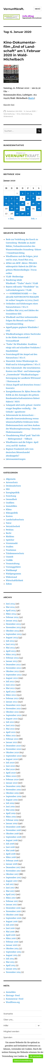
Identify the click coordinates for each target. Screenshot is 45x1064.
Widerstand (8, 116)
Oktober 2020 (12, 752)
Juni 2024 (10, 603)
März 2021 (11, 735)
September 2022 (14, 674)
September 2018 (13, 837)
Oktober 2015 (12, 948)
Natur (8, 523)
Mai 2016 (10, 931)
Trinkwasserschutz (15, 553)
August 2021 (12, 718)
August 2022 (12, 678)
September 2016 (13, 918)
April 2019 (10, 813)
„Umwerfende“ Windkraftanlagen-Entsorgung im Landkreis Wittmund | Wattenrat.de (23, 378)
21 (12, 208)
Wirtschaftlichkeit (14, 580)
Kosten (9, 516)
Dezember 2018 (13, 827)
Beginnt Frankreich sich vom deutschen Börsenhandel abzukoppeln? (19, 452)
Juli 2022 (10, 681)
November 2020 (13, 749)
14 (12, 203)
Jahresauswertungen (16, 459)
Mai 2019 (10, 810)
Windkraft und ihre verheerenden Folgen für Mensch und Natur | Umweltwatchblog (22, 320)
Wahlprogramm (13, 573)
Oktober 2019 (12, 793)
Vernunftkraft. (13, 9)
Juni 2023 (10, 644)
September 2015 (13, 952)
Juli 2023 (10, 641)
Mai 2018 (10, 850)
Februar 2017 (12, 901)
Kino (18, 114)
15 (17, 203)
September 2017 (13, 877)
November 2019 (13, 789)
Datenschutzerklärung (22, 1061)
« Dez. (11, 218)
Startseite (8, 1014)
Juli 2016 (10, 925)
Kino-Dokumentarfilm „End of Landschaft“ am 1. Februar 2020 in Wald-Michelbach (21, 50)
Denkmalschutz (13, 486)
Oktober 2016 (12, 914)
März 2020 (11, 776)
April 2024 (11, 610)
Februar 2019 (12, 820)
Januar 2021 (11, 742)
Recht (8, 533)
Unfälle (9, 560)
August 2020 (12, 759)
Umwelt (9, 557)
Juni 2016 (10, 928)
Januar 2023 (11, 661)
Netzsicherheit (13, 526)
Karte (31, 98)
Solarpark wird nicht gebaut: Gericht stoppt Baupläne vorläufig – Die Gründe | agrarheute (23, 408)
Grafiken (10, 502)
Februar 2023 (12, 658)
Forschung (11, 496)
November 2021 (13, 708)
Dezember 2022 (13, 664)
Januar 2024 (11, 620)
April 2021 (10, 732)
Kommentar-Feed (14, 999)
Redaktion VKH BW (14, 111)
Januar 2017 (11, 904)
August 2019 (12, 800)
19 (39, 203)
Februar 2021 (12, 739)
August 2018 (12, 840)
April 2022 (11, 691)
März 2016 (11, 938)
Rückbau (10, 536)
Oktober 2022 (12, 671)
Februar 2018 (12, 860)
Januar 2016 (11, 945)
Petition (10, 529)
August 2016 (12, 921)
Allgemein (11, 479)
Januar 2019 (11, 823)
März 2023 (11, 654)
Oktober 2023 (12, 631)
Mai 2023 (10, 647)
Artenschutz (12, 482)
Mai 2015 (10, 962)
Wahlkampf (11, 570)
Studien (9, 546)
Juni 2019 (10, 806)
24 (28, 208)
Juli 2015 (10, 958)
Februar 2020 (12, 779)
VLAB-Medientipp (14, 276)
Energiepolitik (12, 492)
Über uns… (8, 1019)
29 (17, 213)
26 (39, 208)
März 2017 (11, 898)
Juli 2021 (10, 722)
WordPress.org (13, 1002)
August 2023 (12, 637)
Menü (37, 9)
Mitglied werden (11, 1031)
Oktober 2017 (12, 874)
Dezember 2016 (13, 908)
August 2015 (12, 955)
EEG (8, 489)
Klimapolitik (12, 513)
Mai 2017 (10, 891)
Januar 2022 (11, 702)
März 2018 (11, 857)
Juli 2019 (10, 803)
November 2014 (13, 972)
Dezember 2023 (13, 624)
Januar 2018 (11, 864)
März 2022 (11, 695)
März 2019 (11, 816)
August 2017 (11, 881)
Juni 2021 (10, 725)
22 (17, 208)
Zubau (9, 584)
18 (33, 203)
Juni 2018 (10, 847)
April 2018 (10, 854)
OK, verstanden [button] (36, 1056)
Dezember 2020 (13, 745)
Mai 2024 (10, 607)
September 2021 (13, 715)
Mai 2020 (10, 769)
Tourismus (11, 550)
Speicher (10, 540)
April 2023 (11, 651)
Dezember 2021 (13, 705)
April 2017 (10, 894)
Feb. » (34, 218)
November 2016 (13, 911)
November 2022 (13, 668)
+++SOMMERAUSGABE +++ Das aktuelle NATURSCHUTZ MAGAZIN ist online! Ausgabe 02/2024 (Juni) (22, 296)
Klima (9, 509)
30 (22, 213)
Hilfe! (5, 1025)
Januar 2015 (11, 969)
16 (22, 203)
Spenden (7, 1037)
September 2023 (13, 634)
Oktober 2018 (12, 833)
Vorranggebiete (13, 567)
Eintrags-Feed (13, 995)
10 (28, 198)
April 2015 (10, 965)
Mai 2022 (10, 688)
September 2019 (13, 796)
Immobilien (11, 506)
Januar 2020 (11, 783)
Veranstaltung (9, 114)
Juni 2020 (10, 766)
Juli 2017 (10, 884)
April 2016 (10, 935)
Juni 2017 (10, 887)
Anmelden (11, 992)
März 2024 (11, 614)
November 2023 (13, 627)
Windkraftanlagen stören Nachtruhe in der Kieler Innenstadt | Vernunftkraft (23, 337)
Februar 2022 (12, 698)
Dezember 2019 (13, 786)
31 (28, 213)
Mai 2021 (10, 729)
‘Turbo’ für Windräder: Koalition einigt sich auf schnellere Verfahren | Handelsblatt (23, 347)
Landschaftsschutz (15, 519)
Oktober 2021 (12, 712)
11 (33, 198)
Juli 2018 (10, 843)
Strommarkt (12, 543)
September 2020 (14, 756)
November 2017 (13, 871)
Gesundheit (11, 499)
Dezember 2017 (13, 867)
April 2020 (11, 773)
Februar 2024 (12, 617)
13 (6, 203)
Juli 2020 (10, 762)
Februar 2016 (12, 942)
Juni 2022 (10, 685)
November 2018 (13, 830)
